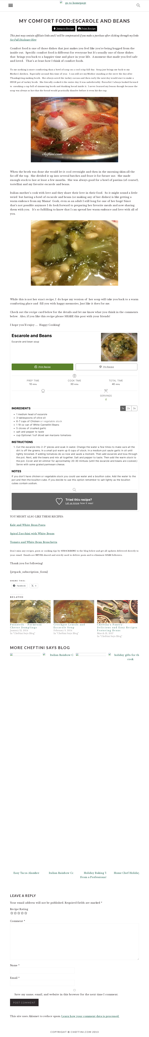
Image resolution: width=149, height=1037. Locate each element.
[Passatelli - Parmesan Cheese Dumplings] (30, 611)
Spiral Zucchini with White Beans (32, 533)
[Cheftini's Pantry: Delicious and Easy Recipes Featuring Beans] (117, 611)
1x (123, 408)
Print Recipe (88, 28)
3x (134, 408)
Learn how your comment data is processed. (90, 1016)
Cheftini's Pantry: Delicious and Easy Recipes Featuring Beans (117, 627)
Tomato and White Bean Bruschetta (33, 542)
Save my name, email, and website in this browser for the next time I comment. (66, 994)
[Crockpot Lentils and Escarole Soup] (74, 611)
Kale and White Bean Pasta (27, 525)
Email (14, 977)
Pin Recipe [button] (108, 367)
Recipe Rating (19, 909)
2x (128, 408)
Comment (17, 921)
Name (14, 965)
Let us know (72, 503)
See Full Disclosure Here (23, 39)
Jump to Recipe (65, 28)
